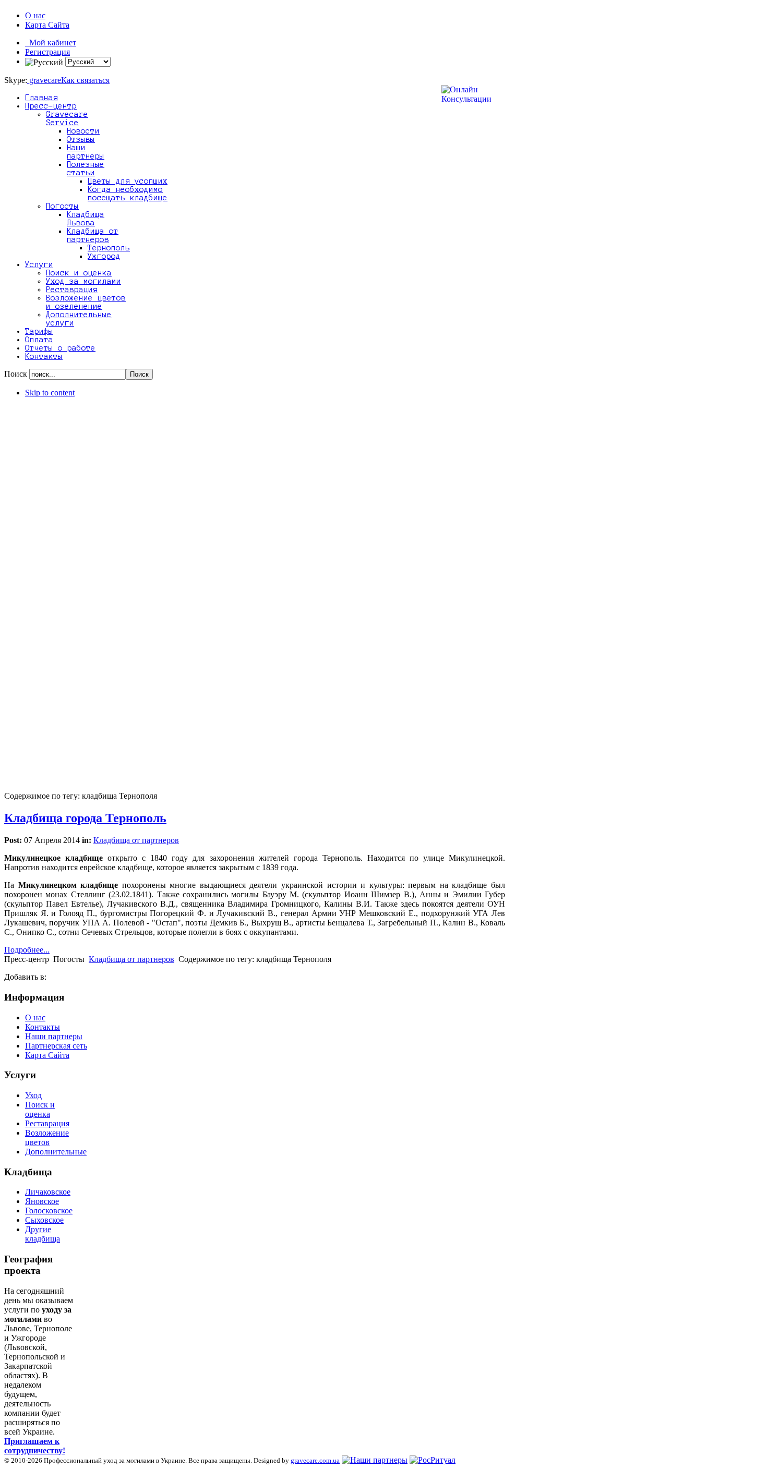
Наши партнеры (53, 1036)
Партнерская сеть (56, 1045)
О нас (35, 15)
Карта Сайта (47, 24)
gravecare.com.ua (315, 1460)
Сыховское (44, 1219)
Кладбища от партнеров (136, 840)
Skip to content (50, 392)
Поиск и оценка (40, 1109)
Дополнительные (56, 1151)
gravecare (44, 80)
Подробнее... (27, 949)
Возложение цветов (47, 1137)
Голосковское (49, 1210)
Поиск (16, 373)
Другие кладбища (42, 1234)
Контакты (42, 1026)
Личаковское (47, 1191)
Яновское (42, 1201)
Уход (33, 1095)
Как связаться (85, 80)
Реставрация (47, 1123)
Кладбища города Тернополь (85, 818)
